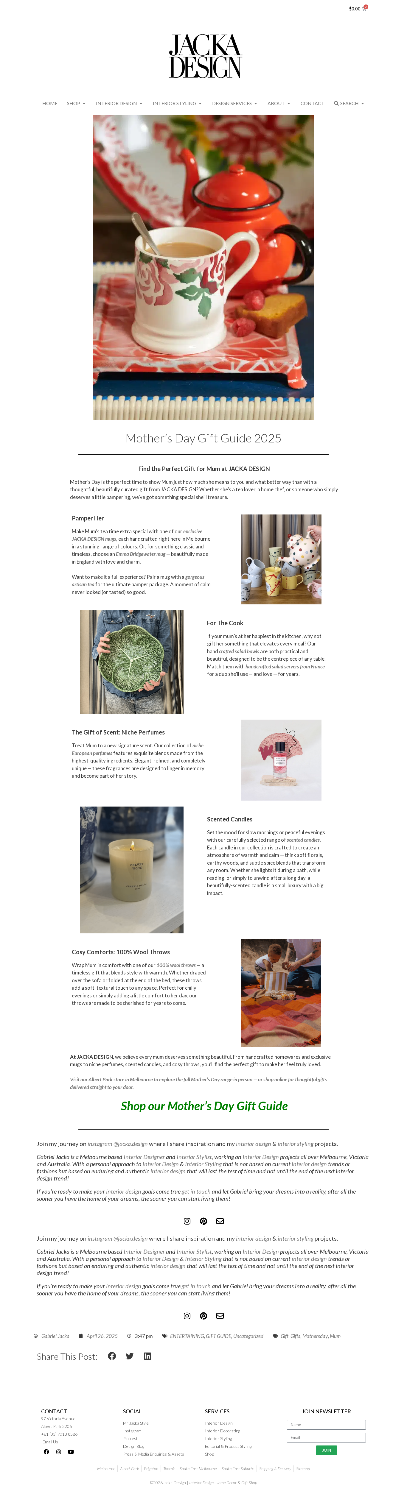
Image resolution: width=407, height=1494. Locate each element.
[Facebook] (46, 1451)
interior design (253, 1143)
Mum (335, 1336)
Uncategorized (248, 1336)
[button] (112, 1356)
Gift (284, 1336)
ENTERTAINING (187, 1336)
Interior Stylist (194, 1156)
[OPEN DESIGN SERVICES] (255, 103)
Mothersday (315, 1336)
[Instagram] (187, 1221)
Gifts (295, 1336)
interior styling (295, 1143)
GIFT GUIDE (218, 1336)
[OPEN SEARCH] (362, 103)
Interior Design (261, 1156)
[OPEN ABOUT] (288, 103)
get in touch (196, 1191)
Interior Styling (203, 1163)
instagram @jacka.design (117, 1143)
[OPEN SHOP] (84, 103)
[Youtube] (71, 1451)
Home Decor (226, 1482)
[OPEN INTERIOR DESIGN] (141, 103)
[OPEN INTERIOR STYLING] (200, 103)
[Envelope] (219, 1221)
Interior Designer (144, 1156)
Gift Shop (249, 1482)
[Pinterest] (203, 1221)
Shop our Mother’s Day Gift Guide (204, 1106)
